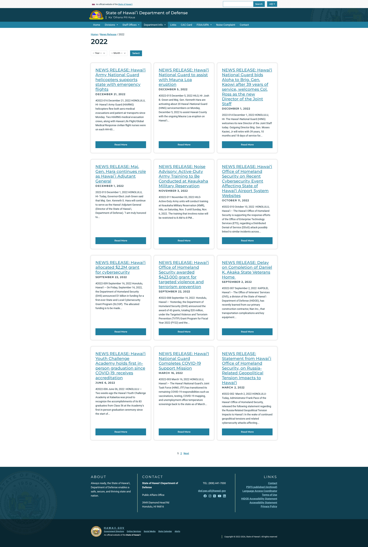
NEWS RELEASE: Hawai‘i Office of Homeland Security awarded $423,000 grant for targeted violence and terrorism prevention (184, 274)
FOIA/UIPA (203, 24)
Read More (120, 144)
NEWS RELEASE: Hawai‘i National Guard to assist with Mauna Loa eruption (184, 77)
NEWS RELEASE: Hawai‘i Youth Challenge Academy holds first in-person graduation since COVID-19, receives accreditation (120, 365)
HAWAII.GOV (114, 527)
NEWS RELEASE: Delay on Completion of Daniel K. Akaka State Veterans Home (247, 269)
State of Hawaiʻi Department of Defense (147, 12)
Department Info (153, 24)
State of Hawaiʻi (125, 4)
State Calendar (165, 531)
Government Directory (114, 531)
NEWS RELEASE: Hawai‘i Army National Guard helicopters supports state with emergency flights (120, 80)
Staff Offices (129, 24)
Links (173, 24)
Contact (244, 24)
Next (186, 453)
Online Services (134, 531)
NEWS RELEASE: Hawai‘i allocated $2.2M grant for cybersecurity (120, 267)
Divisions (110, 24)
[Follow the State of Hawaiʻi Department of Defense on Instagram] (210, 496)
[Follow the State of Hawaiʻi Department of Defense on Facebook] (205, 496)
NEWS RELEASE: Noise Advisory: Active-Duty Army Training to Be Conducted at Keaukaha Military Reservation (183, 176)
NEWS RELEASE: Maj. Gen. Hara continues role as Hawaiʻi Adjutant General (120, 173)
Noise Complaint (225, 24)
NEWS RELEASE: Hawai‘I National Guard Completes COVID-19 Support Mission (184, 361)
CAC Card (186, 24)
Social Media (150, 531)
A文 (271, 4)
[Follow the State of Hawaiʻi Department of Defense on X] (214, 496)
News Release (108, 34)
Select (136, 53)
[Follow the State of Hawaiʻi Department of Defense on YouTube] (219, 496)
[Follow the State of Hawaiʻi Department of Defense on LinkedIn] (224, 496)
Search (259, 4)
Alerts (177, 531)
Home (96, 24)
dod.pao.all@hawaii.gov (212, 490)
